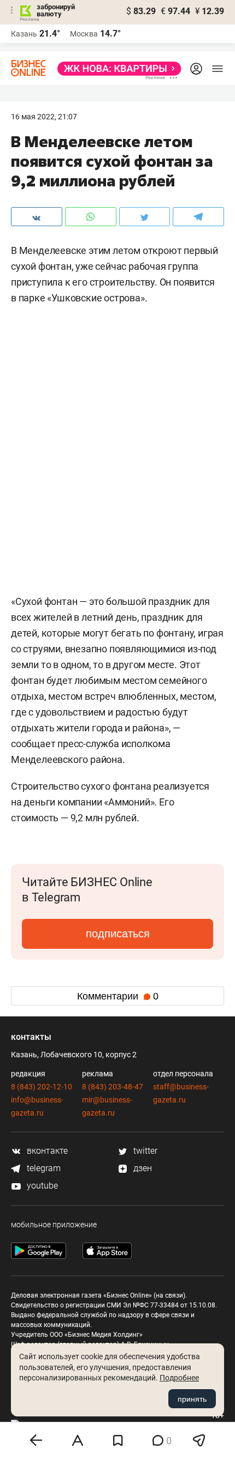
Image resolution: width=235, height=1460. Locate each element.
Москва (84, 33)
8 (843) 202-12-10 (41, 1086)
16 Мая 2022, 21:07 (44, 116)
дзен (141, 1168)
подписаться (118, 934)
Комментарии (117, 996)
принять (192, 1399)
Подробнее (179, 1377)
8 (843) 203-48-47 (112, 1086)
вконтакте (46, 1151)
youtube (41, 1185)
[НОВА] (116, 69)
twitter (144, 1151)
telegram (43, 1168)
